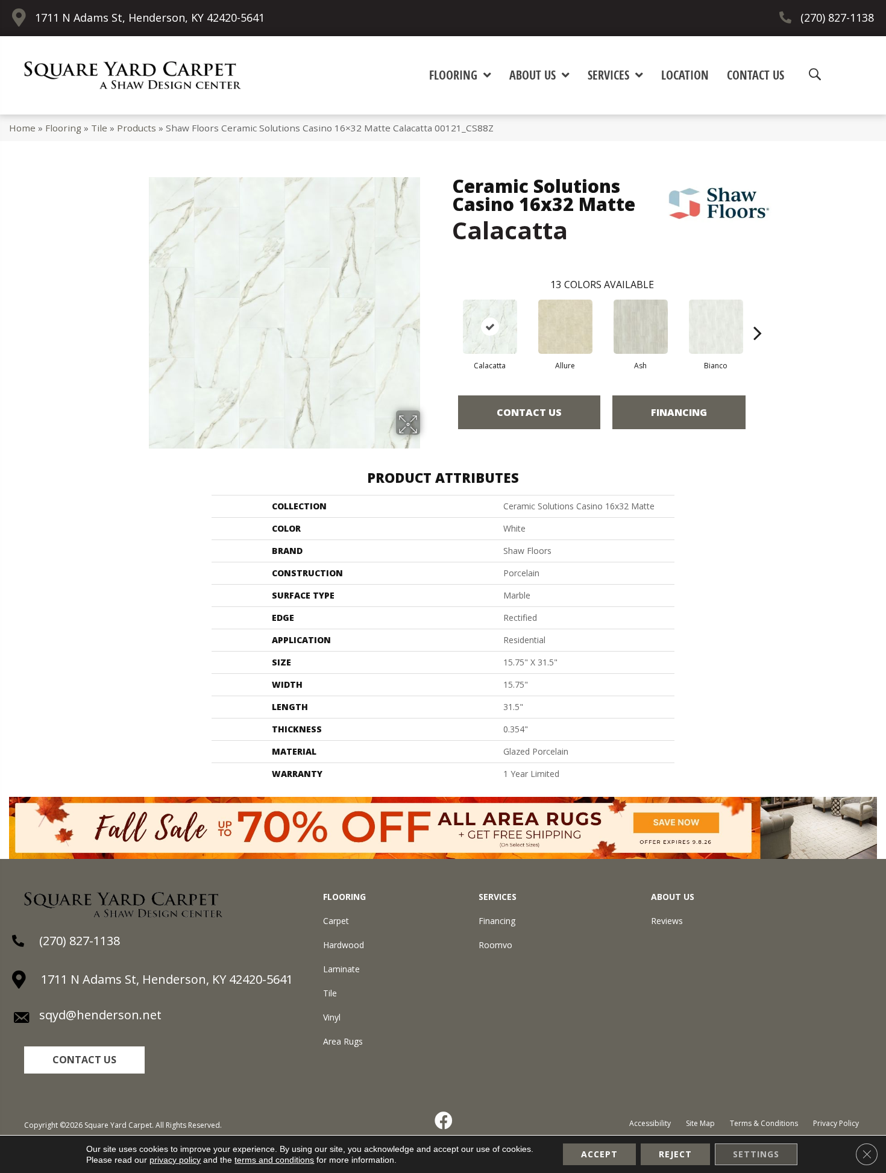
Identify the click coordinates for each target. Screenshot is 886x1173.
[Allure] (565, 327)
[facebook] (444, 1120)
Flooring (63, 128)
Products (136, 128)
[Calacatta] (490, 327)
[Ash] (641, 327)
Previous (446, 315)
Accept (599, 1154)
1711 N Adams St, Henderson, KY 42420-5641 (150, 17)
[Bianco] (716, 327)
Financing (679, 412)
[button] (84, 1060)
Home (22, 128)
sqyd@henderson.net (100, 1015)
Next (758, 315)
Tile (99, 128)
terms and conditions (274, 1160)
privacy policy (175, 1160)
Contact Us (529, 412)
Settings (756, 1154)
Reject (675, 1154)
